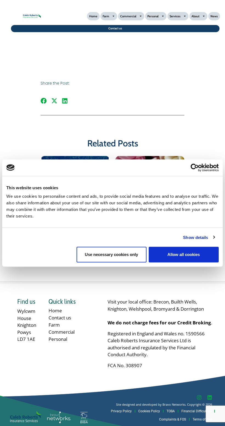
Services (175, 16)
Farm (106, 16)
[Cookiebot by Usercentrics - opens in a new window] (195, 167)
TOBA (171, 411)
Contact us (60, 317)
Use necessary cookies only (111, 254)
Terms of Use (202, 419)
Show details (195, 237)
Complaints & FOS (172, 419)
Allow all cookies (183, 254)
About (195, 16)
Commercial (128, 16)
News (214, 16)
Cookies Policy (149, 411)
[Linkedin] (209, 397)
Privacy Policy (121, 411)
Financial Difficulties (196, 411)
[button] (44, 101)
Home (93, 16)
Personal (153, 16)
